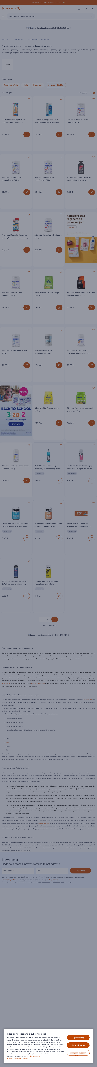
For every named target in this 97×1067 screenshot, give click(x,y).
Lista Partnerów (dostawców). (18, 1059)
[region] (48, 1046)
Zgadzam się (78, 1037)
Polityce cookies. (34, 1056)
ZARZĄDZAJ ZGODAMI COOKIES (78, 1054)
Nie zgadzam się (78, 1045)
